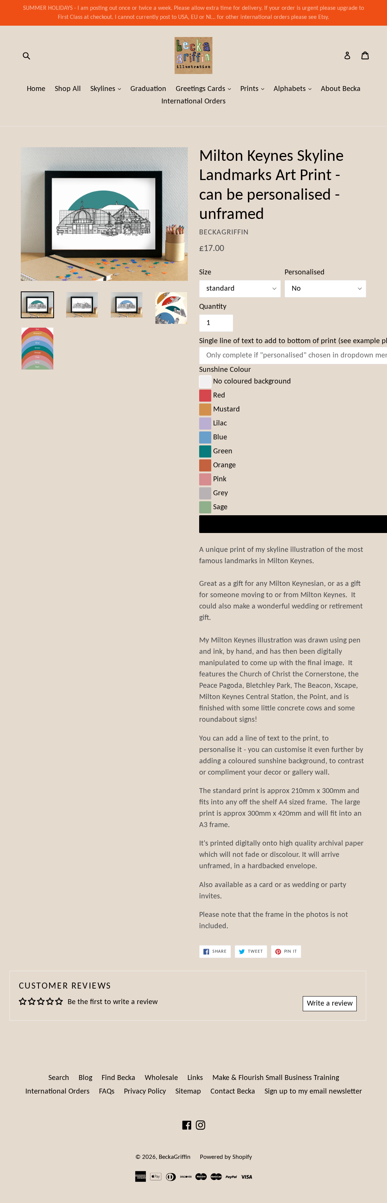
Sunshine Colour (225, 370)
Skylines (107, 89)
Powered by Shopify (226, 1157)
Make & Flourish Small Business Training (275, 1078)
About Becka (341, 89)
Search (58, 1078)
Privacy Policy (145, 1091)
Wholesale (161, 1078)
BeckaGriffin (174, 1157)
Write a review (330, 1003)
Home (36, 89)
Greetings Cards (205, 89)
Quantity (212, 307)
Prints (254, 89)
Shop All (68, 89)
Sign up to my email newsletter (313, 1091)
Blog (85, 1078)
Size (205, 272)
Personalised (305, 272)
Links (195, 1078)
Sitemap (188, 1091)
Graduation (148, 89)
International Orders (193, 101)
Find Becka (118, 1078)
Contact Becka (233, 1091)
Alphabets (294, 89)
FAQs (107, 1091)
